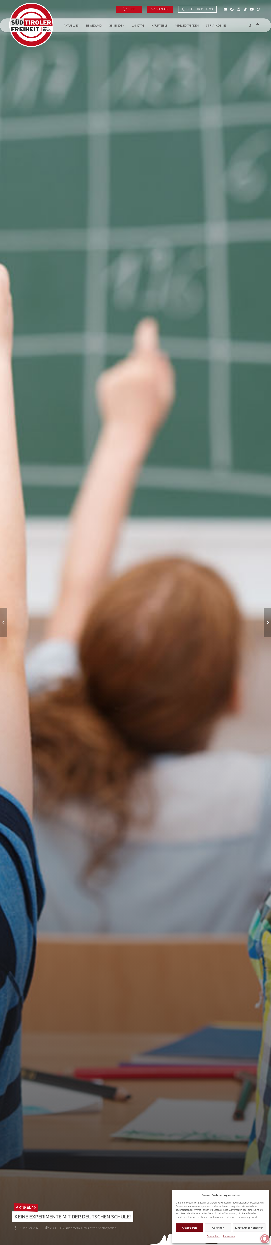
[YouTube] (252, 9)
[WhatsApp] (258, 9)
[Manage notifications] (264, 1238)
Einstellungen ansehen (249, 1227)
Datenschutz (213, 1236)
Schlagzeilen (107, 1227)
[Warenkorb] (258, 25)
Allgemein (72, 1227)
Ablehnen (218, 1227)
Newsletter (89, 1227)
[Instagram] (238, 9)
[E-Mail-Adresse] (225, 9)
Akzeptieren (189, 1227)
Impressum (229, 1236)
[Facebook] (232, 9)
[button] (81, 25)
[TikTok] (245, 9)
